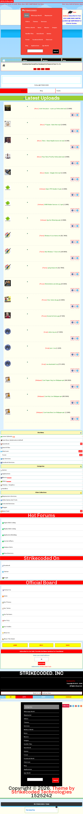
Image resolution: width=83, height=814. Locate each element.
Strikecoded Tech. (45, 666)
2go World (45, 45)
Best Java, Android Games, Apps (72, 4)
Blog (26, 45)
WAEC (68, 645)
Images (54, 27)
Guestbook (40, 33)
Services (44, 21)
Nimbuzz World (30, 27)
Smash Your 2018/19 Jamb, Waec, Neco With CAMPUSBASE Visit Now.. (22, 4)
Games (49, 33)
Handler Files (29, 33)
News (39, 27)
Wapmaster (48, 15)
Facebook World (37, 39)
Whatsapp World (36, 15)
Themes (35, 21)
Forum (27, 39)
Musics (46, 27)
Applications (35, 45)
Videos (27, 21)
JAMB (15, 645)
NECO (41, 645)
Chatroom (49, 39)
